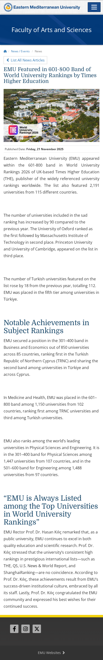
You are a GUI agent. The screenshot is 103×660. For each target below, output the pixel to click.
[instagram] (25, 629)
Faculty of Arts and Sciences (51, 30)
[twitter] (37, 629)
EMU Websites (50, 652)
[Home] (5, 51)
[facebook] (14, 629)
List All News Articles (27, 60)
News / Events (20, 51)
